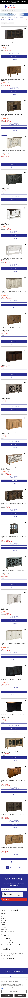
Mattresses (4, 915)
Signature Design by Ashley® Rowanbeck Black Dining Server (13, 679)
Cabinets (21, 17)
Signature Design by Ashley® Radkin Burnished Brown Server (13, 814)
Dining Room (15, 17)
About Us (3, 926)
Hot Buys (3, 920)
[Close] (26, 979)
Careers (3, 928)
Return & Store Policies (7, 931)
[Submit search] (24, 10)
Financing (4, 922)
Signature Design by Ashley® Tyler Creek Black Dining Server (13, 187)
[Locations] (17, 6)
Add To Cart (14, 56)
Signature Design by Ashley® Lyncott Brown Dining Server (12, 79)
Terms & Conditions (14, 976)
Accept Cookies (20, 995)
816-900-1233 (9, 943)
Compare (15, 59)
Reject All (7, 995)
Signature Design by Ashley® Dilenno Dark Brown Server (12, 364)
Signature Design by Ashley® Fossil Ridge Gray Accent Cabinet (13, 397)
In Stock (3, 918)
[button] (2, 6)
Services (3, 924)
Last (20, 867)
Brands (3, 917)
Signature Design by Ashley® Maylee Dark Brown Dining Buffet (13, 503)
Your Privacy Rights (14, 991)
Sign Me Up (6, 899)
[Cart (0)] (25, 6)
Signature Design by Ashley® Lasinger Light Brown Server (12, 751)
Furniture (9, 17)
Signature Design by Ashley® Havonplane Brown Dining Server (13, 432)
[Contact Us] (21, 6)
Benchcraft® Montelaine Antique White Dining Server (11, 258)
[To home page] (10, 6)
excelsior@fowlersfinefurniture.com (14, 945)
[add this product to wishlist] (25, 29)
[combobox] (20, 23)
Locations (4, 929)
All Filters (8, 23)
